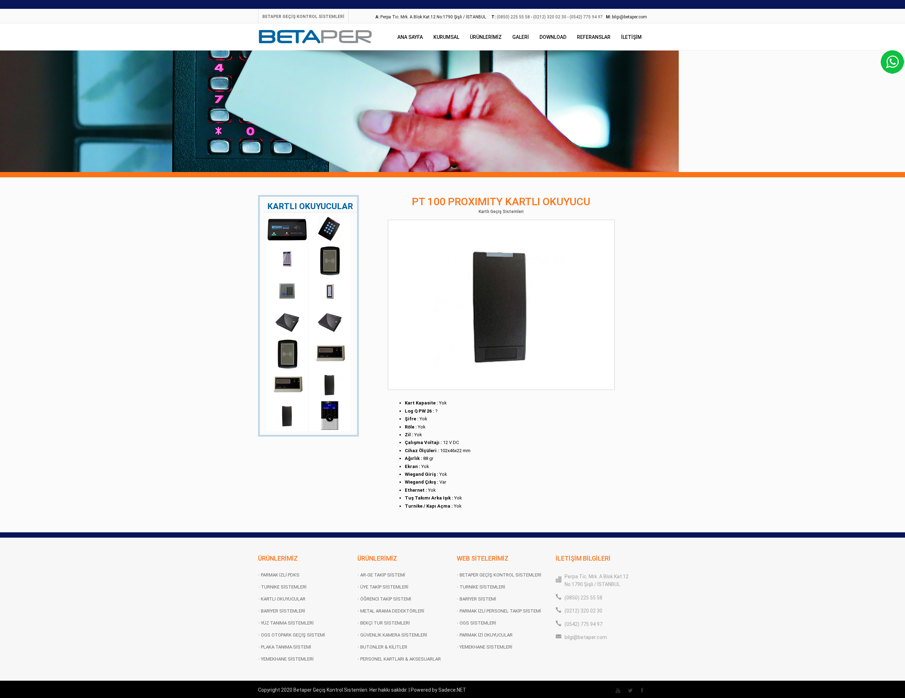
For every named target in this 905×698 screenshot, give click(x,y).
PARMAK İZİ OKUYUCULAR (486, 635)
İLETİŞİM (631, 37)
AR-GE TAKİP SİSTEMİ (382, 575)
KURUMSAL (446, 37)
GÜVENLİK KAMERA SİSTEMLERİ (393, 635)
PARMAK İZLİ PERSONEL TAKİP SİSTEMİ (500, 611)
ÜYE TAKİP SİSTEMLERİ (384, 587)
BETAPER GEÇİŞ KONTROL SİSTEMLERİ (303, 16)
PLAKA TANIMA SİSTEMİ (286, 647)
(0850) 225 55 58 (513, 16)
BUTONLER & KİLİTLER (383, 647)
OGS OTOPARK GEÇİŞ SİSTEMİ (293, 635)
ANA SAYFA (410, 37)
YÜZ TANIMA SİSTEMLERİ (287, 623)
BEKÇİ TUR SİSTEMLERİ (385, 623)
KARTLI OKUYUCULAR (283, 599)
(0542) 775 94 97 (586, 16)
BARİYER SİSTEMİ (478, 599)
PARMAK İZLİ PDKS (280, 575)
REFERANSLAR (594, 37)
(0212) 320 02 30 (549, 16)
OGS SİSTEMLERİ (478, 623)
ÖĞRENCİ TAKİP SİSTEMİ (385, 599)
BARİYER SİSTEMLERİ (283, 611)
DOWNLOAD (552, 37)
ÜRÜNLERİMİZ (486, 37)
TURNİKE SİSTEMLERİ (283, 587)
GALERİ (520, 37)
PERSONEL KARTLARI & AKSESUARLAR (400, 659)
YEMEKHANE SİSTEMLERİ (287, 659)
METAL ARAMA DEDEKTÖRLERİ (392, 611)
